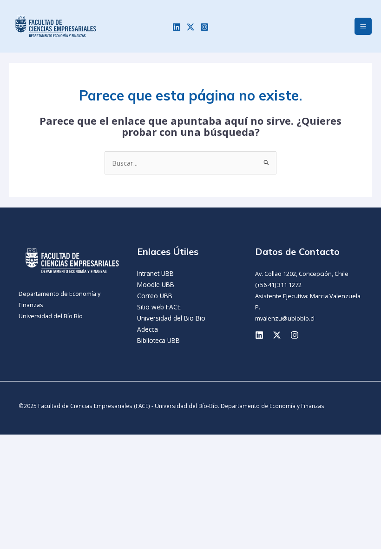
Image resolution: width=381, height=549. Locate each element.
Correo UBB (154, 295)
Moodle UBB (155, 284)
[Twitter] (190, 27)
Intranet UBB (155, 273)
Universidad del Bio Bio (171, 318)
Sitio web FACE (159, 306)
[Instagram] (204, 27)
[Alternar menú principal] (363, 26)
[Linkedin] (176, 27)
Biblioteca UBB (158, 340)
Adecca (147, 329)
